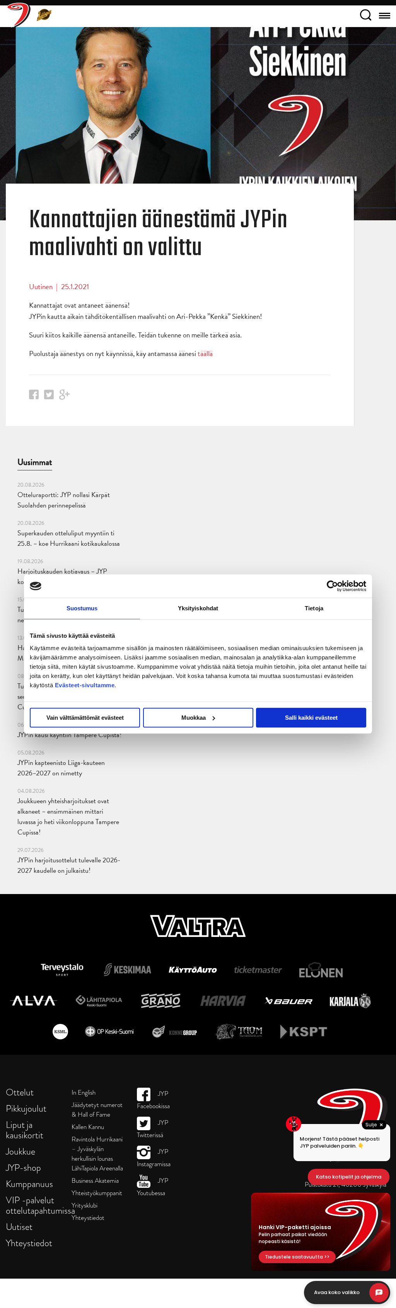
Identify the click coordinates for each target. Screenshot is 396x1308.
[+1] (64, 397)
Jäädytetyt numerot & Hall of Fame (97, 1109)
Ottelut (20, 1092)
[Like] (34, 396)
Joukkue (20, 1151)
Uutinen (41, 286)
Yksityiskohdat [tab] (198, 608)
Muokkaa (193, 717)
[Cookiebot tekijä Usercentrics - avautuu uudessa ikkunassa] (332, 586)
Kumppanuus (29, 1183)
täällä (205, 353)
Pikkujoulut (26, 1108)
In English (84, 1092)
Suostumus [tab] (82, 608)
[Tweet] (49, 396)
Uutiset (19, 1226)
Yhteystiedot (29, 1243)
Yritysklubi (84, 1205)
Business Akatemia (95, 1180)
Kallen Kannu (88, 1127)
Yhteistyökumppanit (97, 1193)
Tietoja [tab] (314, 608)
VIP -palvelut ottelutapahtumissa (40, 1205)
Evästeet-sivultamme (85, 685)
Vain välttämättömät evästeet (85, 717)
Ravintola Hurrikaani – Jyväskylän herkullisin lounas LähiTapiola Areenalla (97, 1153)
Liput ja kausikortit (24, 1130)
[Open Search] (365, 16)
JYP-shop (23, 1167)
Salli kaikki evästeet (311, 717)
